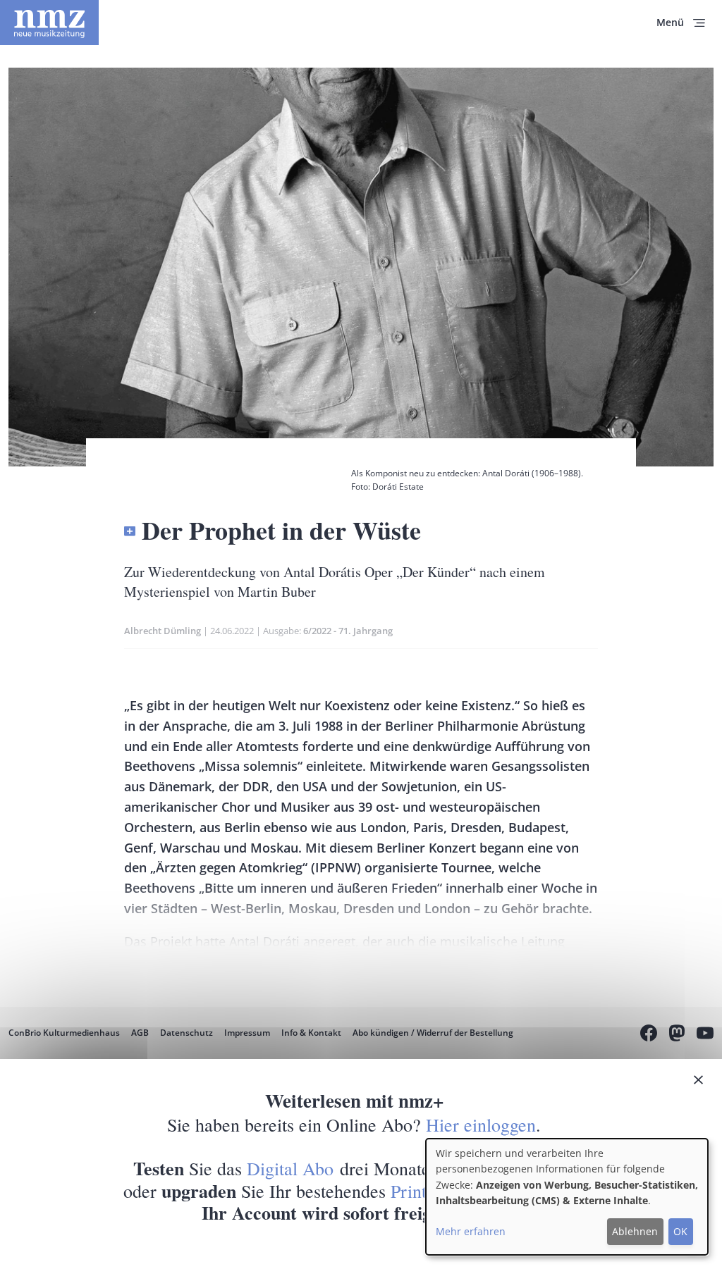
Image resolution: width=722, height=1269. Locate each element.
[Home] (49, 22)
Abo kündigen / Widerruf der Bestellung (433, 1033)
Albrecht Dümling (162, 630)
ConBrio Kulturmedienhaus (64, 1033)
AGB (140, 1033)
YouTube (705, 1035)
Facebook (648, 1035)
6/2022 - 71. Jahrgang (348, 630)
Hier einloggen (481, 1125)
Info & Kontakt (311, 1033)
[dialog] (567, 1197)
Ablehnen (635, 1231)
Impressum (247, 1033)
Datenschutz (186, 1033)
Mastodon (676, 1035)
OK (680, 1231)
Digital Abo (290, 1168)
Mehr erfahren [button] (471, 1231)
